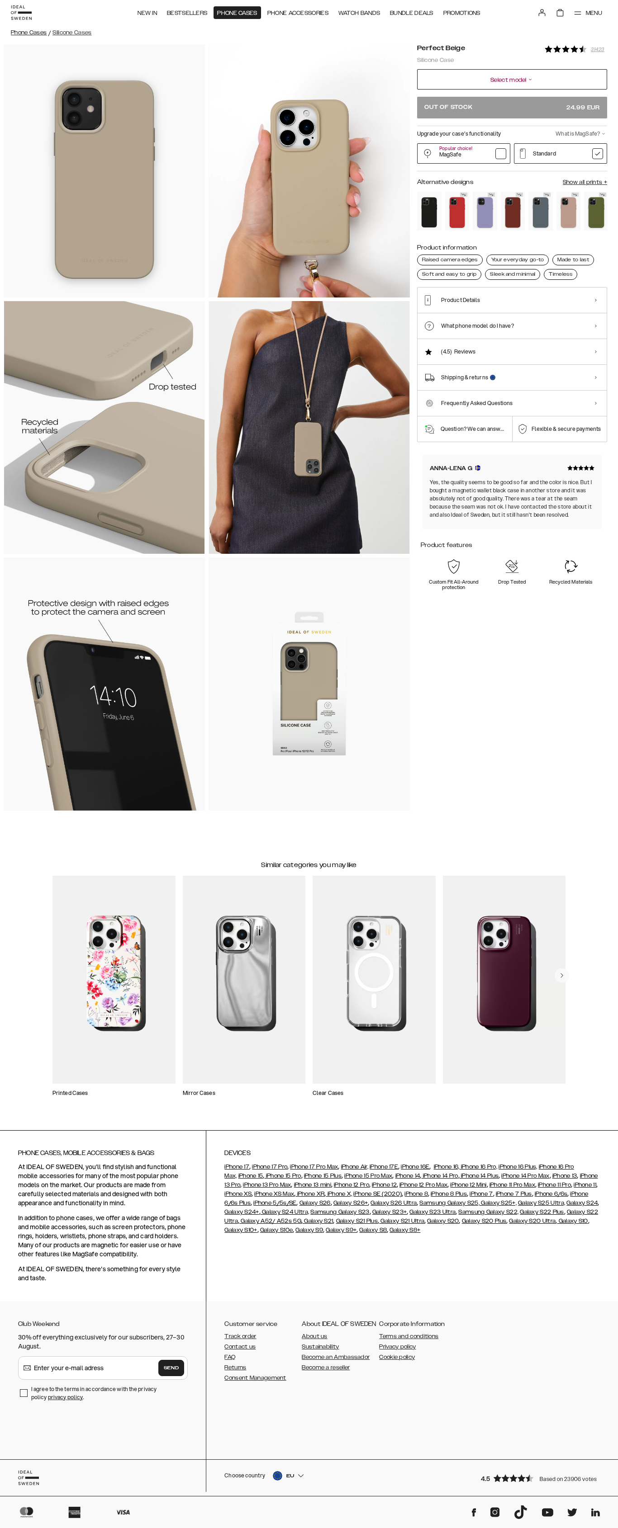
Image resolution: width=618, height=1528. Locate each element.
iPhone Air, (354, 1167)
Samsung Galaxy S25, (449, 1203)
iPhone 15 (250, 1176)
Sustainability (320, 1347)
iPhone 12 (384, 1185)
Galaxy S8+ (405, 1230)
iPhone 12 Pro (351, 1185)
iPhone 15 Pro (282, 1176)
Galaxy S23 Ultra (432, 1212)
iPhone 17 (236, 1167)
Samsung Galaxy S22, (488, 1212)
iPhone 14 (407, 1176)
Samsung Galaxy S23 (339, 1212)
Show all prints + (585, 182)
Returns (235, 1367)
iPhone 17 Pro (269, 1167)
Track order (240, 1336)
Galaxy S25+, (498, 1203)
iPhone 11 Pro (554, 1185)
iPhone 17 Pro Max (314, 1167)
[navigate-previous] (562, 975)
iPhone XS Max (274, 1194)
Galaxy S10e (276, 1230)
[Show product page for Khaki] (596, 211)
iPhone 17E (384, 1167)
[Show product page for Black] (429, 211)
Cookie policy (397, 1357)
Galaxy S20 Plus (484, 1221)
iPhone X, (339, 1194)
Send (171, 1368)
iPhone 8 (416, 1194)
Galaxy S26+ (350, 1203)
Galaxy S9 (309, 1230)
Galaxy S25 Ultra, (541, 1203)
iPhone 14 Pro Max (525, 1176)
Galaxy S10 (572, 1221)
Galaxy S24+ (241, 1212)
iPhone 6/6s (551, 1194)
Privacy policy (397, 1347)
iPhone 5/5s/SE (274, 1203)
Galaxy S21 (318, 1221)
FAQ (229, 1357)
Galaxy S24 (582, 1203)
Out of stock (512, 107)
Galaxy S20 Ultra (532, 1221)
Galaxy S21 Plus (357, 1221)
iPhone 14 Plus (479, 1176)
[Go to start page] (21, 12)
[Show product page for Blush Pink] (568, 211)
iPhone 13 (564, 1176)
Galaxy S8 (373, 1230)
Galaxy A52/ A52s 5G (270, 1221)
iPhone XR (309, 1194)
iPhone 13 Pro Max (267, 1185)
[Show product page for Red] (457, 211)
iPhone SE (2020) (377, 1194)
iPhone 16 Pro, (479, 1167)
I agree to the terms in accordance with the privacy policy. (94, 1393)
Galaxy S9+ (341, 1230)
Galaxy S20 (443, 1221)
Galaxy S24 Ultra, (285, 1212)
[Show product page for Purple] (485, 211)
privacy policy (65, 1397)
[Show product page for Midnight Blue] (540, 211)
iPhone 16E (415, 1167)
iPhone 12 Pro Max (423, 1185)
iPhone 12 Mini (468, 1185)
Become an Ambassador (336, 1357)
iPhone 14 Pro (439, 1176)
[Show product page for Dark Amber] (513, 211)
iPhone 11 (585, 1185)
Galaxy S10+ (240, 1230)
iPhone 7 (481, 1194)
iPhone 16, (447, 1167)
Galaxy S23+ (389, 1212)
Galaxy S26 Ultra (394, 1203)
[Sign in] (542, 13)
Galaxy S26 (315, 1203)
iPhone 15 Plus (323, 1176)
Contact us (240, 1347)
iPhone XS (238, 1194)
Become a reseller (326, 1367)
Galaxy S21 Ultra (401, 1221)
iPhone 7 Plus (514, 1194)
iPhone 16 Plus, (518, 1167)
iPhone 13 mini (312, 1185)
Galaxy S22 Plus (542, 1212)
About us (314, 1336)
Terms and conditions (408, 1336)
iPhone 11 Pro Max (512, 1185)
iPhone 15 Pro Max (368, 1176)
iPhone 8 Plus (449, 1194)
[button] (541, 1478)
